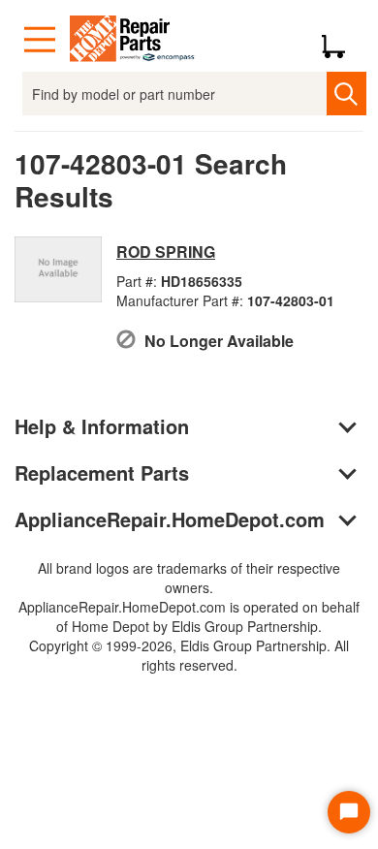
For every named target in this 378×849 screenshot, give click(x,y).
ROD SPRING (165, 251)
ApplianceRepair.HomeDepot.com (170, 519)
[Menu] (39, 39)
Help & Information (102, 426)
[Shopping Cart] (340, 39)
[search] (346, 93)
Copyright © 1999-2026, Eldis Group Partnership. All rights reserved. (189, 655)
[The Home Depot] (133, 40)
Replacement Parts (102, 472)
